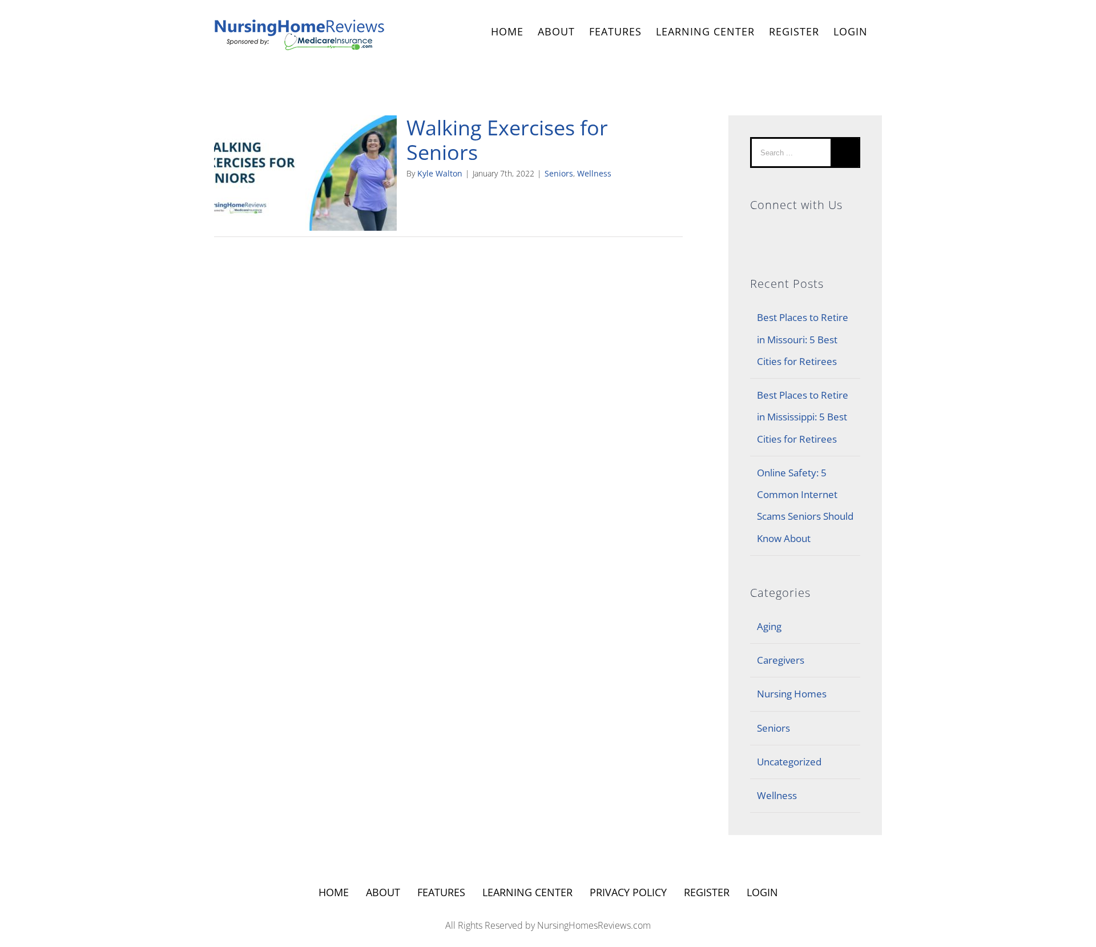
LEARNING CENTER (527, 892)
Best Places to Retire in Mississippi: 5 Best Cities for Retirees (802, 417)
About (383, 892)
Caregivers (780, 660)
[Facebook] (755, 232)
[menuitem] (507, 33)
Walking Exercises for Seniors (507, 140)
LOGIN (850, 31)
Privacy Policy (628, 892)
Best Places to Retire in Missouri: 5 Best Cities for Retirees (802, 339)
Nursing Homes (792, 693)
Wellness (594, 173)
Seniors (559, 173)
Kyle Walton (439, 173)
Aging (769, 626)
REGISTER (794, 31)
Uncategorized (789, 761)
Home (334, 892)
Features (441, 892)
